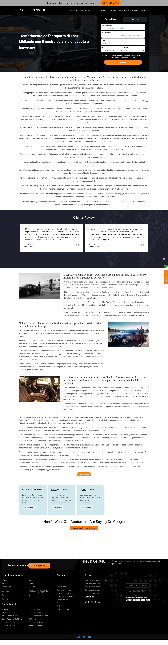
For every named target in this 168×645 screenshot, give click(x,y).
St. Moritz (5, 609)
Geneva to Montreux (36, 625)
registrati (137, 585)
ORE (103, 47)
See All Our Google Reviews (84, 528)
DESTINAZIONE (107, 32)
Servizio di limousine (92, 584)
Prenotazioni (138, 10)
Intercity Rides (108, 11)
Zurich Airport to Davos (10, 616)
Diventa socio (62, 587)
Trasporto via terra (92, 593)
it (76, 11)
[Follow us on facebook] (89, 602)
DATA (103, 40)
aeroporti (124, 11)
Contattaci (61, 584)
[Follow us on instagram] (92, 602)
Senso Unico (111, 19)
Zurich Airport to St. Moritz (12, 619)
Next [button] (153, 240)
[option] (51, 238)
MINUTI (126, 47)
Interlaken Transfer (9, 622)
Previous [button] (15, 240)
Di (57, 580)
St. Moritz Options (35, 619)
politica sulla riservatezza (66, 593)
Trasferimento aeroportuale (95, 580)
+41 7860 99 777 (111, 3)
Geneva (31, 584)
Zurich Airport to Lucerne (38, 616)
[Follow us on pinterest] (96, 602)
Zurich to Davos (35, 613)
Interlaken (5, 592)
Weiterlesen (29, 507)
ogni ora (135, 19)
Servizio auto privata (92, 590)
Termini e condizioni (64, 590)
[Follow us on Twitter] (86, 602)
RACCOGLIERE (107, 25)
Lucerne (32, 587)
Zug (30, 595)
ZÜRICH (5, 580)
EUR (70, 11)
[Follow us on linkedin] (99, 602)
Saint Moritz (6, 587)
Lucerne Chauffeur (9, 625)
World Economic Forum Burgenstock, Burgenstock (39, 591)
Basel (4, 584)
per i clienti (86, 11)
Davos (31, 580)
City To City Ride (63, 609)
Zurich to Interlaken (36, 622)
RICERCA (123, 62)
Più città (5, 599)
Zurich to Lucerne (8, 613)
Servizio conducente (93, 587)
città (96, 11)
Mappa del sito (62, 600)
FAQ (58, 606)
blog (58, 603)
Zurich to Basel (34, 609)
